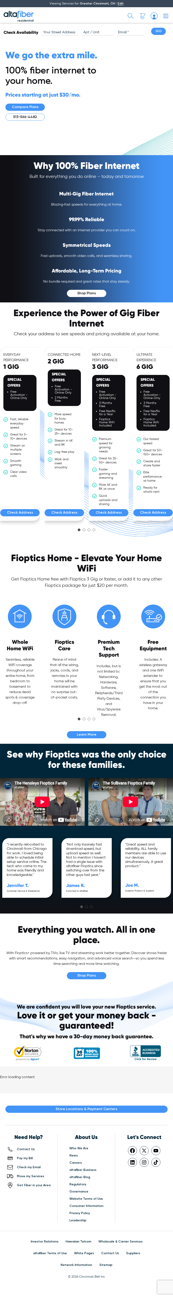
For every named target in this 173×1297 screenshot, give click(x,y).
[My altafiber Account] (154, 16)
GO (158, 31)
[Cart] (142, 16)
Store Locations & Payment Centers (86, 1109)
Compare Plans (25, 107)
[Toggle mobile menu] (165, 16)
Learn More (86, 735)
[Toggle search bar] (130, 16)
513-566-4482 (25, 117)
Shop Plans (86, 293)
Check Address (20, 513)
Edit (121, 3)
